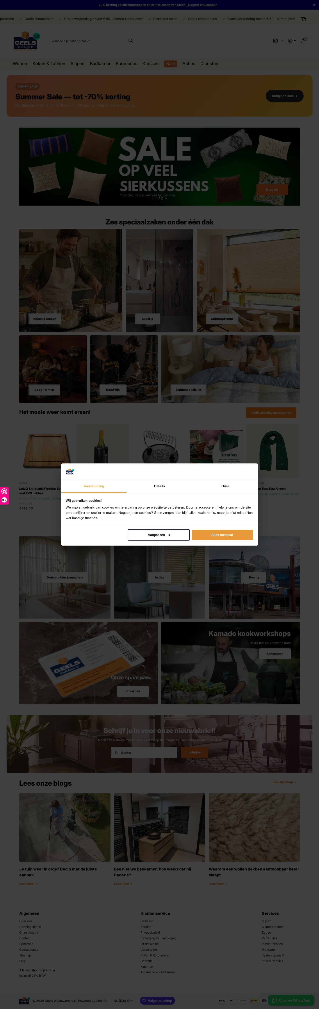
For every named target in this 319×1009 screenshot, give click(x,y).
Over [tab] (225, 486)
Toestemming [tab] (93, 486)
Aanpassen (156, 535)
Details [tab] (159, 486)
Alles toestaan (222, 535)
